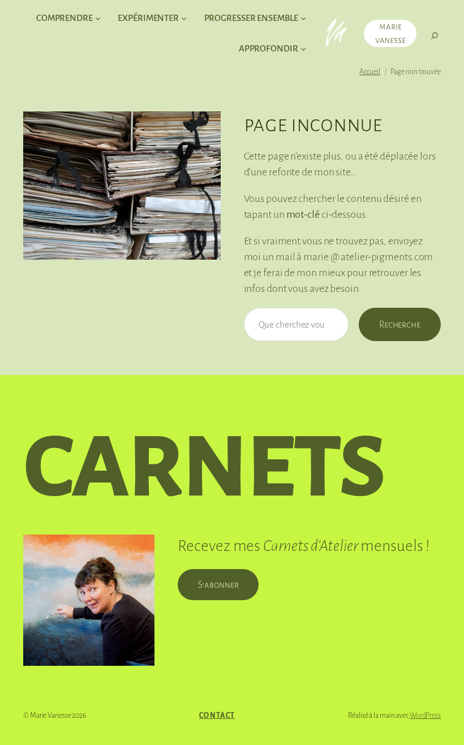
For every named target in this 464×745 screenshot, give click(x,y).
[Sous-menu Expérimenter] (184, 18)
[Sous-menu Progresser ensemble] (303, 18)
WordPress (425, 716)
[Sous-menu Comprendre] (98, 18)
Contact (217, 716)
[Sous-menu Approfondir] (303, 48)
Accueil (369, 72)
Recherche (399, 324)
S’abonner (218, 584)
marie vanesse (390, 33)
